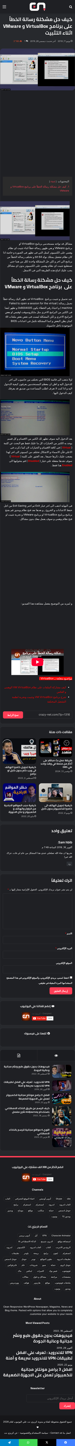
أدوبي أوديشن (45, 1198)
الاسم (68, 933)
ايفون (55, 1253)
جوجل (24, 1259)
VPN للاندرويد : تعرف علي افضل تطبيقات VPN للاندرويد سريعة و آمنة (27, 1084)
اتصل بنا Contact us (60, 1432)
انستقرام (27, 1204)
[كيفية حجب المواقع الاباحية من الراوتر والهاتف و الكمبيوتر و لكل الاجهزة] (19, 792)
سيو (44, 1265)
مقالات (25, 1277)
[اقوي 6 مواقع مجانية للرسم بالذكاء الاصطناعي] (61, 1137)
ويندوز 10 (66, 1216)
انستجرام (40, 1204)
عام (23, 1265)
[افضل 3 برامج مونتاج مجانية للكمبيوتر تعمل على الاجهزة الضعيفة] (61, 1098)
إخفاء (53, 181)
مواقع (30, 1210)
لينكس (29, 1271)
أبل (36, 1235)
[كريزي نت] (37, 6)
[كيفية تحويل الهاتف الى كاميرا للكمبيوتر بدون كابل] (55, 792)
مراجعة (54, 1277)
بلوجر (26, 1253)
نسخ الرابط (13, 714)
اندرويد (51, 1204)
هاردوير (37, 1282)
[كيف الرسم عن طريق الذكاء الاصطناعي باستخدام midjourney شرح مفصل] (61, 1116)
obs (68, 1198)
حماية (51, 1210)
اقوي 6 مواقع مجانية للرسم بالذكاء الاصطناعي (29, 1132)
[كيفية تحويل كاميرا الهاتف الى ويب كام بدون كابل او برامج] (19, 751)
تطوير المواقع (46, 1259)
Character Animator (60, 1235)
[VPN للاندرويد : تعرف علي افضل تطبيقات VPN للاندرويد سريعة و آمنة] (61, 1085)
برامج (16, 1204)
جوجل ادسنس (64, 1210)
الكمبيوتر (21, 1247)
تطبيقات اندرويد (63, 1259)
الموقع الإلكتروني (64, 963)
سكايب (41, 1210)
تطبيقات (15, 1253)
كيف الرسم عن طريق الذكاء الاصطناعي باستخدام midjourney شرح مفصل (27, 1110)
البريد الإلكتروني (63, 948)
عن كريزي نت (11, 1432)
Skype (59, 1198)
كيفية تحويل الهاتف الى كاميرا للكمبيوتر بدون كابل (56, 807)
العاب (7, 1198)
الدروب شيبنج (47, 1241)
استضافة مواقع (64, 1241)
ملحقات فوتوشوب (62, 1282)
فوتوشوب (66, 1271)
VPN (44, 1235)
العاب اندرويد (64, 1204)
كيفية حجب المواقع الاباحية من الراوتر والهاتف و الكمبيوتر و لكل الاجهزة (20, 808)
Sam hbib (65, 842)
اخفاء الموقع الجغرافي (24, 1198)
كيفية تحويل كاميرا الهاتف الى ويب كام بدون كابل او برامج (20, 770)
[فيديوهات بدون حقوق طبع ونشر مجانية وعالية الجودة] (61, 1071)
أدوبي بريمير (24, 1235)
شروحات (34, 1265)
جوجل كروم (65, 1265)
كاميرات (40, 1271)
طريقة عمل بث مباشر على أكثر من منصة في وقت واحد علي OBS (56, 763)
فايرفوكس (12, 1265)
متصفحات (66, 1277)
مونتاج (20, 1210)
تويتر (33, 1259)
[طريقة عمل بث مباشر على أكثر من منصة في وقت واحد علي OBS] (55, 747)
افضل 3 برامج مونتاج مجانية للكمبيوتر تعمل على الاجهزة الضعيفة (28, 1097)
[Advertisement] (37, 133)
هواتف (26, 1282)
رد (69, 863)
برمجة (36, 1253)
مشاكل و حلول (39, 1277)
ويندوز (10, 1210)
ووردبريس (14, 1282)
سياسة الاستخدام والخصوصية (34, 1432)
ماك (19, 1271)
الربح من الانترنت (63, 1247)
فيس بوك (53, 1271)
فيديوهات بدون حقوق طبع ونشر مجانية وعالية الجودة (27, 1068)
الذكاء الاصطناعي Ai (27, 1241)
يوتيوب (54, 1216)
